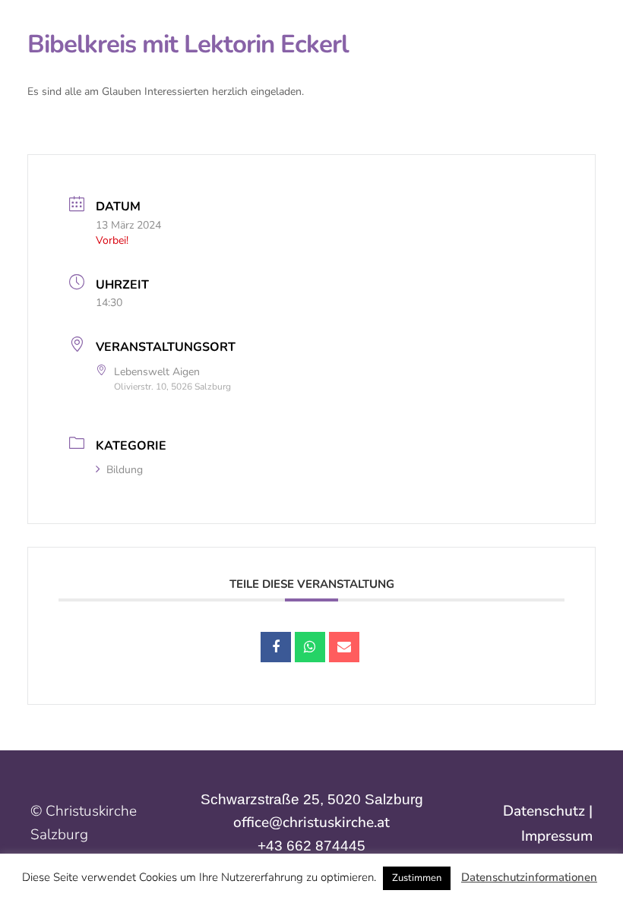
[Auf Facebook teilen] (276, 647)
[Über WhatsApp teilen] (310, 647)
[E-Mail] (344, 647)
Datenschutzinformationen (529, 877)
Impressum (557, 836)
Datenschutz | (548, 811)
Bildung (124, 470)
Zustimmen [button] (416, 878)
